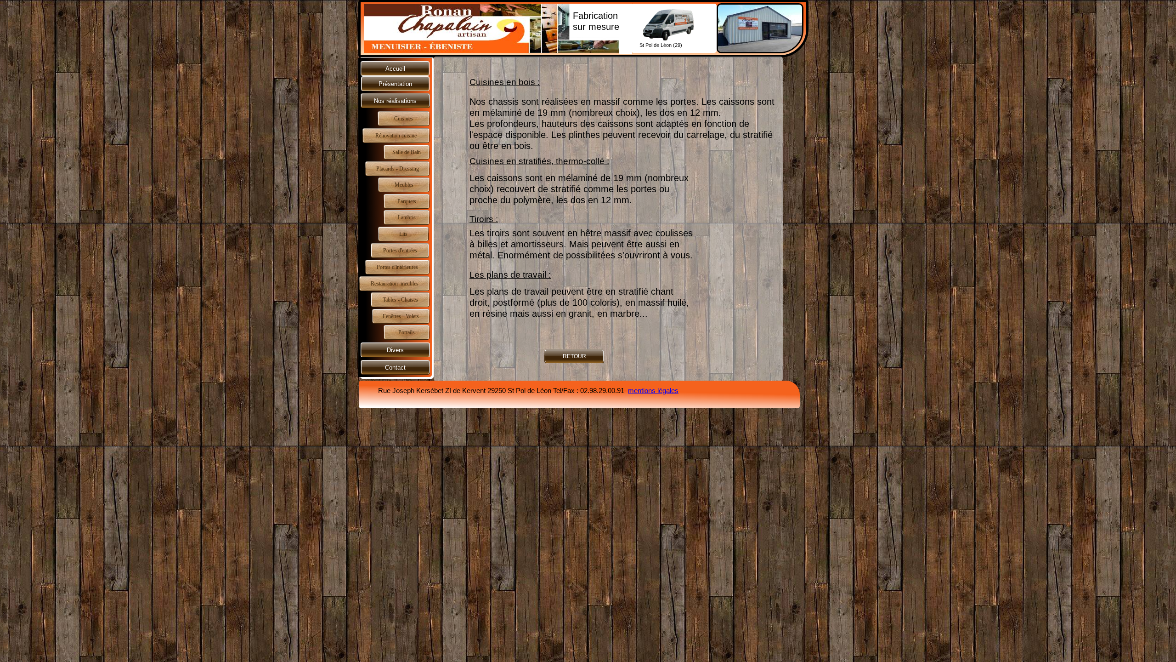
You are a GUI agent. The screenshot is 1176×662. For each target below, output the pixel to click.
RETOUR (574, 356)
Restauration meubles (394, 283)
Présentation (395, 83)
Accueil (395, 68)
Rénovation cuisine (396, 135)
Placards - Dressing (397, 169)
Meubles (404, 185)
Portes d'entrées (400, 250)
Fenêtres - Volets (401, 316)
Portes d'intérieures (397, 267)
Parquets (406, 201)
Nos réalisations (395, 100)
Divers (395, 350)
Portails (406, 332)
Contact (395, 367)
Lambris (407, 217)
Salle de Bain (406, 152)
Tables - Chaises (400, 300)
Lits (403, 234)
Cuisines (403, 118)
